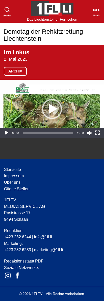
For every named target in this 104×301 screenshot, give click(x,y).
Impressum (14, 176)
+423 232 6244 (17, 237)
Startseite (12, 169)
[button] (52, 109)
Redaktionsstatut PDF (23, 261)
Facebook (17, 275)
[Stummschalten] (89, 132)
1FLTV (37, 294)
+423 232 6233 (17, 250)
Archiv (15, 71)
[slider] (48, 133)
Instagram (8, 275)
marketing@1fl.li (48, 250)
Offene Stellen (17, 189)
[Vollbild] (97, 132)
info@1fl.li (43, 237)
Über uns (12, 182)
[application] (52, 109)
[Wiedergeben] (6, 132)
